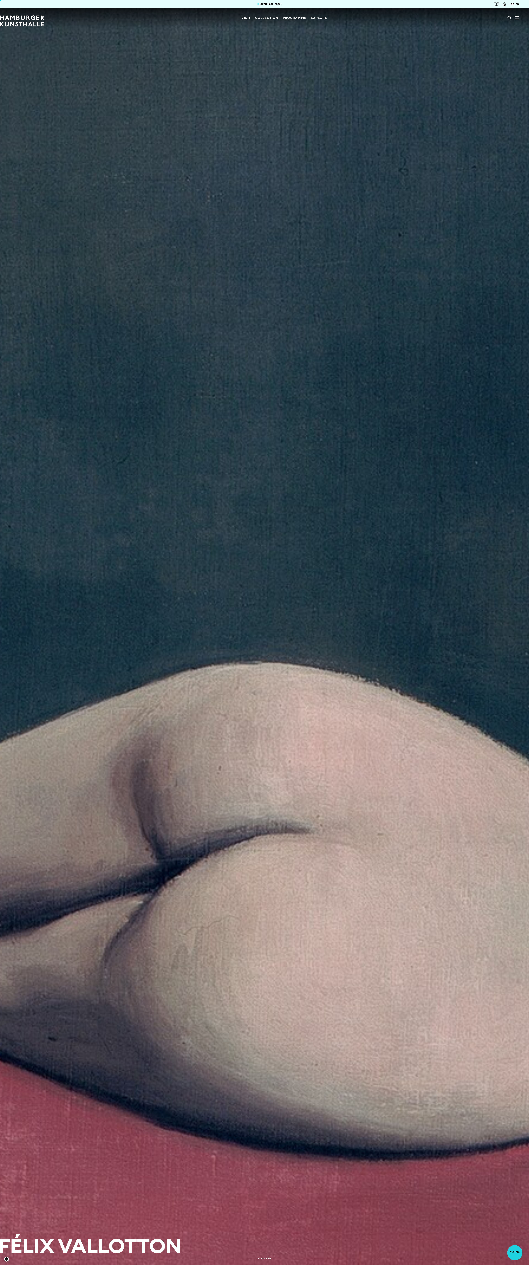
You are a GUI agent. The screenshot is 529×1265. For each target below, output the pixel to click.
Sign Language (504, 4)
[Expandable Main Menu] (517, 18)
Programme (294, 18)
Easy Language (496, 4)
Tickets (514, 1252)
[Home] (49, 21)
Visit (246, 18)
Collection (266, 18)
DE (512, 4)
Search (510, 18)
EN (517, 4)
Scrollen (264, 1258)
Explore (319, 18)
